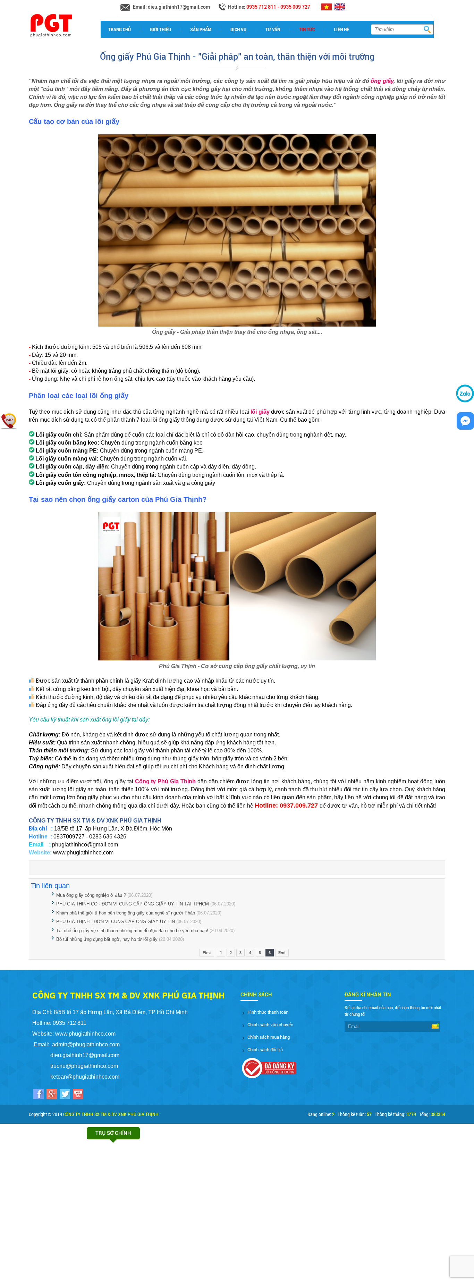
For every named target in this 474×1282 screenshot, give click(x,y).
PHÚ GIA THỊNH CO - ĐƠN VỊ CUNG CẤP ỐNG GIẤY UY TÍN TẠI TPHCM (132, 903)
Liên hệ (341, 29)
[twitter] (65, 1095)
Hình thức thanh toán (267, 1012)
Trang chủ (119, 29)
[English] (341, 8)
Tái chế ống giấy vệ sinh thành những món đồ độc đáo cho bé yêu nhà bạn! (132, 930)
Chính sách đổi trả (265, 1049)
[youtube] (78, 1095)
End (282, 953)
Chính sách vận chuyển (270, 1024)
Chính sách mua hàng (268, 1037)
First (207, 953)
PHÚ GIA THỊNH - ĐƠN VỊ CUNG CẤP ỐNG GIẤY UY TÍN (115, 921)
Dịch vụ (238, 29)
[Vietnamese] (327, 8)
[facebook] (38, 1095)
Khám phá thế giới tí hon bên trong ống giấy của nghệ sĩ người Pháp (125, 913)
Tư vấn (272, 29)
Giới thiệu (160, 29)
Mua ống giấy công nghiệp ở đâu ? (91, 895)
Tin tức (307, 29)
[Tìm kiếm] (427, 29)
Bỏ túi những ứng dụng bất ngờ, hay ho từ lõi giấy (107, 939)
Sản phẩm (200, 29)
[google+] (51, 1095)
